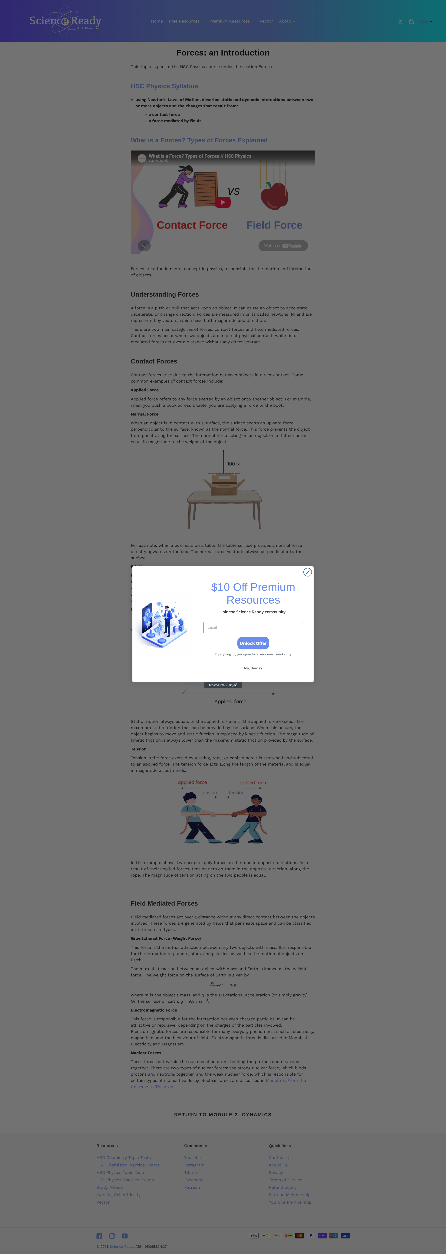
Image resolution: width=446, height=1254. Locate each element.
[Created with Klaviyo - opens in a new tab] (223, 685)
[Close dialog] (308, 572)
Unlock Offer (253, 643)
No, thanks (253, 668)
